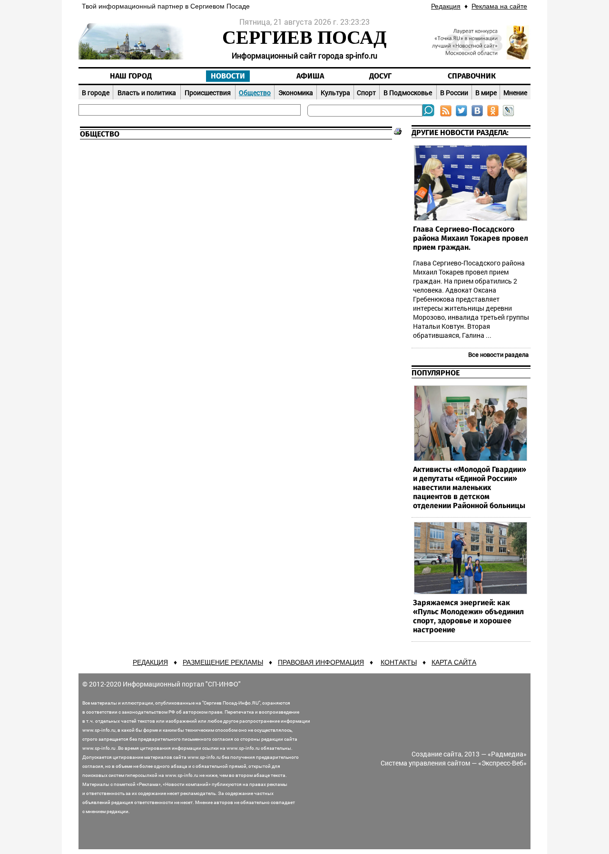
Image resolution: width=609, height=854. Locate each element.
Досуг (380, 76)
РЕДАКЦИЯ (150, 662)
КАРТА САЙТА (454, 662)
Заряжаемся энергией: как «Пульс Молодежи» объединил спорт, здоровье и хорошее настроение (468, 616)
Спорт (366, 92)
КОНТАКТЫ (399, 662)
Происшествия (208, 92)
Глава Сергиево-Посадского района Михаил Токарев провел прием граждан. (470, 238)
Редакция (446, 6)
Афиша (310, 76)
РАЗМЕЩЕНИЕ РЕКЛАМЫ (223, 662)
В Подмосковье (407, 92)
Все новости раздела (498, 354)
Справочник (472, 76)
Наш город (131, 76)
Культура (335, 92)
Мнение (515, 92)
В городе (95, 92)
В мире (486, 92)
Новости (228, 76)
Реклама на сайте (499, 6)
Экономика (295, 92)
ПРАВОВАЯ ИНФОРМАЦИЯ (321, 662)
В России (454, 92)
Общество (255, 92)
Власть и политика (147, 92)
